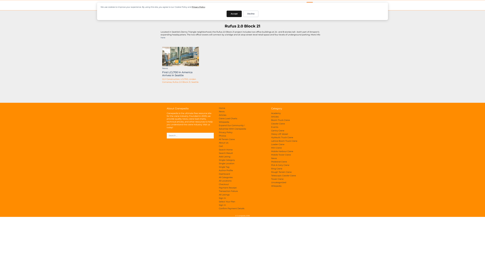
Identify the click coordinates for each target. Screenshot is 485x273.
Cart (221, 146)
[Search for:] (190, 135)
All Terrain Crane (227, 139)
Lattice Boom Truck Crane (284, 141)
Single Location (226, 163)
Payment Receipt (228, 188)
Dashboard (224, 174)
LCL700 (184, 79)
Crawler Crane (278, 123)
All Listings (224, 195)
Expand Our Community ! (232, 125)
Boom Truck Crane (280, 120)
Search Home (226, 150)
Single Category (227, 160)
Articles (222, 115)
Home (222, 108)
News (165, 68)
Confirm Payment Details (231, 208)
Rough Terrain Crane (281, 172)
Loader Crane (277, 144)
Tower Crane (277, 179)
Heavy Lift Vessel (279, 134)
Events (274, 127)
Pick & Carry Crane (280, 165)
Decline (250, 14)
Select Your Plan (227, 201)
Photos (222, 136)
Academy (276, 113)
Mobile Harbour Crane (282, 151)
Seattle (195, 82)
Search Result (226, 153)
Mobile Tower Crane (281, 155)
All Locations (225, 181)
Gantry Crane (277, 130)
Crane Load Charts (228, 118)
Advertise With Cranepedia (232, 129)
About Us (223, 143)
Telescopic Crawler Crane (283, 175)
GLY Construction (171, 79)
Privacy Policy (198, 7)
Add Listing (224, 156)
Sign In (222, 198)
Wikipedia (224, 122)
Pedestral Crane (279, 162)
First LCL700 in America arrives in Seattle (177, 74)
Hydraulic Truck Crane (282, 137)
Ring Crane (276, 168)
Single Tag (224, 167)
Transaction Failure (228, 191)
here (163, 37)
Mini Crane (276, 148)
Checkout (224, 184)
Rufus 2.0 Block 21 (242, 26)
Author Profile (226, 170)
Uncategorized (278, 182)
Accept (234, 14)
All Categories (226, 177)
